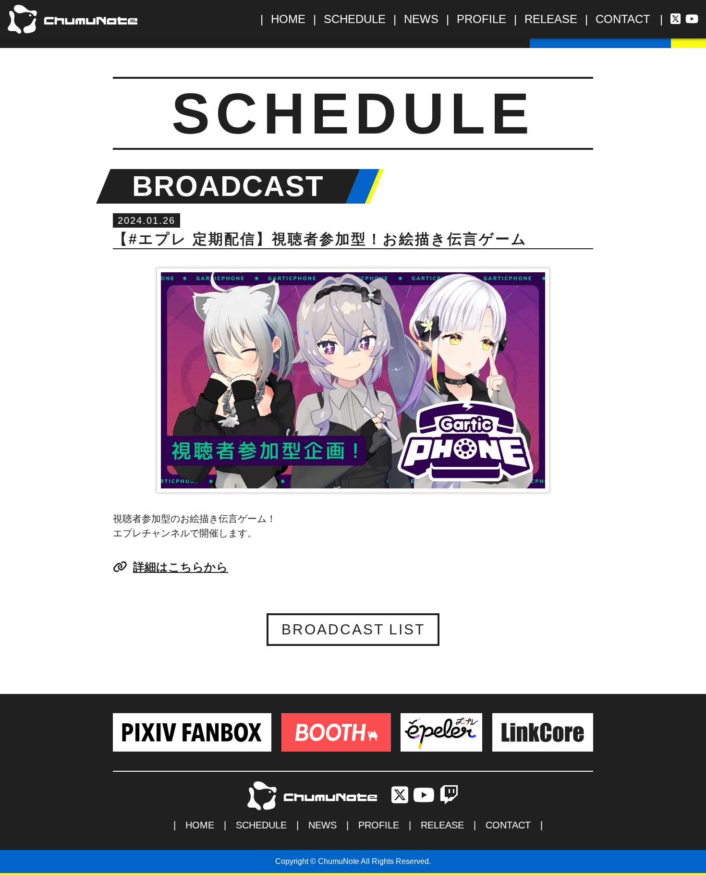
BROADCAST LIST (353, 629)
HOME (288, 18)
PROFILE (481, 18)
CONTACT (623, 18)
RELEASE (550, 18)
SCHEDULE (355, 18)
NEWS (421, 18)
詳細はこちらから (180, 566)
